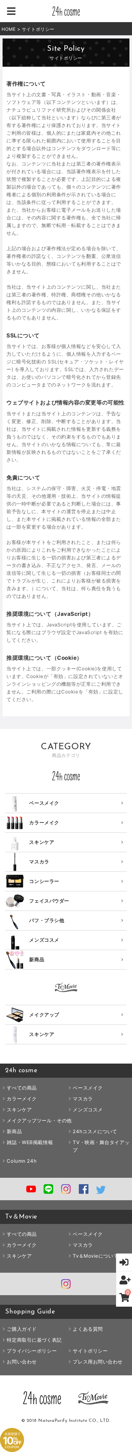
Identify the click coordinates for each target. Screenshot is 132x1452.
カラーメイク (22, 1099)
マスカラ (83, 1099)
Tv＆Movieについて (95, 1256)
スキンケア (19, 1110)
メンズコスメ (88, 1110)
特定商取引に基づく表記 (34, 1340)
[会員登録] (124, 1280)
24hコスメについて (95, 1131)
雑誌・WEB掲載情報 (30, 1142)
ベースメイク (88, 1088)
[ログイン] (124, 1262)
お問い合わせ (22, 1362)
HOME (8, 29)
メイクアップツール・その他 (39, 1120)
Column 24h (22, 1161)
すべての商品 (22, 1088)
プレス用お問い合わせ (98, 1362)
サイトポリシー (90, 1351)
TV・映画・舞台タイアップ (101, 1146)
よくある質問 (88, 1329)
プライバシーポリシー (32, 1351)
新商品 (14, 1131)
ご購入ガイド (22, 1329)
